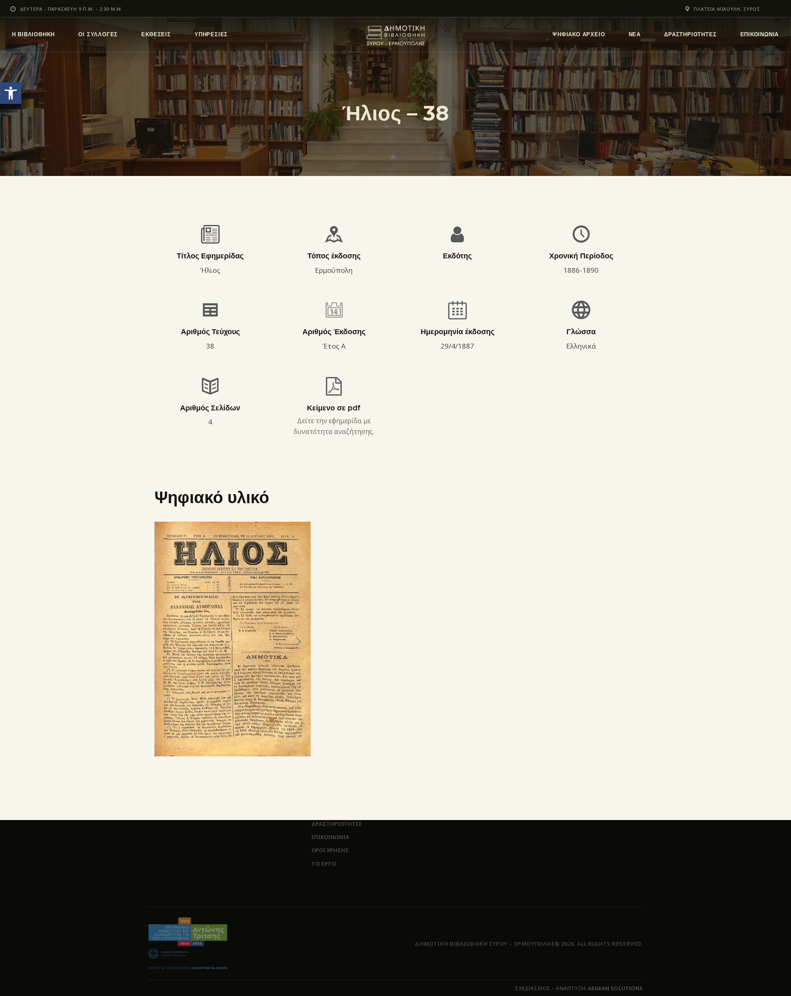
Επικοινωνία (330, 837)
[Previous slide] (167, 641)
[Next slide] (298, 641)
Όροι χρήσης (330, 850)
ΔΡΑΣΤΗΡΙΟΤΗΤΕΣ (336, 823)
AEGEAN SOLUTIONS (615, 988)
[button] (10, 93)
